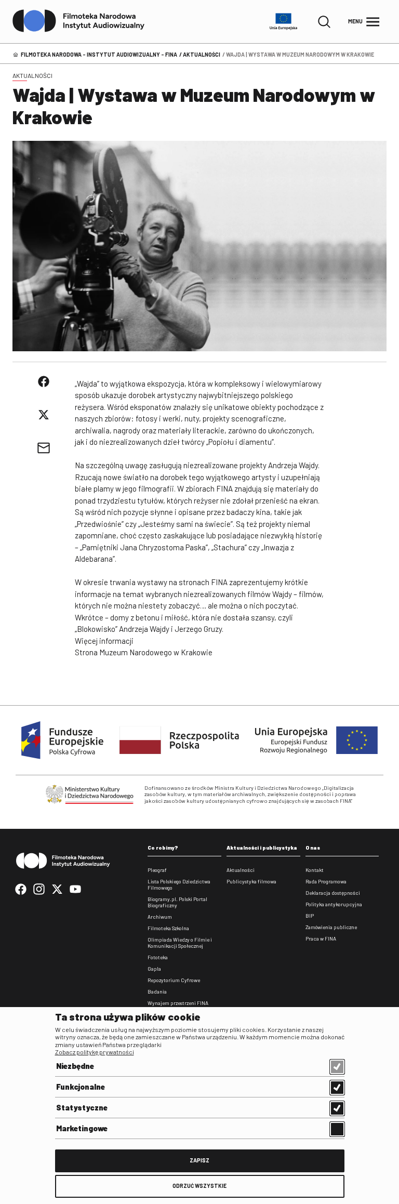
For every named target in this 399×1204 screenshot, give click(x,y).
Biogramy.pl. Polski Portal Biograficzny (177, 902)
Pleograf (157, 870)
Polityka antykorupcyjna (333, 904)
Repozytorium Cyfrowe (174, 980)
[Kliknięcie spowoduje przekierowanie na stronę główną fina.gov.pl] (78, 21)
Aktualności (201, 54)
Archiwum (160, 917)
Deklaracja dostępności (332, 893)
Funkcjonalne (80, 1086)
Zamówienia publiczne (331, 927)
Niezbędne (75, 1065)
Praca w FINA (320, 938)
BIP (309, 915)
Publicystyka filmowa (251, 881)
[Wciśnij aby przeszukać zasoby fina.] (324, 21)
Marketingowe (82, 1128)
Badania (157, 991)
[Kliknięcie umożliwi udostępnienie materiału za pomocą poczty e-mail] (43, 447)
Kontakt (314, 870)
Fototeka (158, 957)
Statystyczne (82, 1107)
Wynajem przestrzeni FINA (178, 1003)
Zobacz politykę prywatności (94, 1051)
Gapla (154, 968)
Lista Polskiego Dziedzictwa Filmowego (179, 884)
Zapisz (199, 1160)
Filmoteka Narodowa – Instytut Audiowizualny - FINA (99, 54)
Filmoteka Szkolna (168, 928)
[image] (199, 246)
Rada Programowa (326, 881)
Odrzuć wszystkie (199, 1185)
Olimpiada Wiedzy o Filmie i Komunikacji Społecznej (180, 942)
